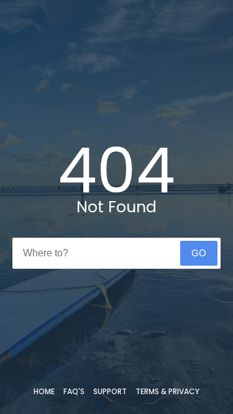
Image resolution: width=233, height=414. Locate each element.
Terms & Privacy (167, 391)
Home (44, 391)
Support (110, 391)
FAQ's (74, 391)
